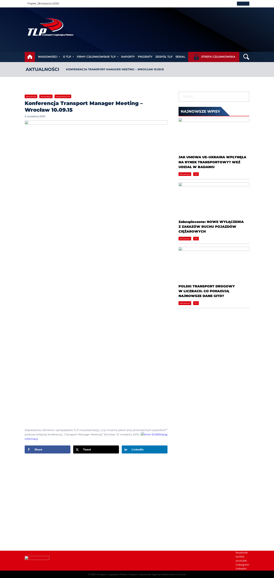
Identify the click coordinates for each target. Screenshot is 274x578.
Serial (180, 56)
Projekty (145, 56)
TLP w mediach (189, 498)
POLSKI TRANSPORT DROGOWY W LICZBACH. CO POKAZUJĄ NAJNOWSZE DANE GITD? (207, 291)
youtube (241, 560)
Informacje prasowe (192, 494)
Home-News (46, 96)
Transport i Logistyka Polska (111, 574)
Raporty (128, 56)
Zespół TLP (164, 56)
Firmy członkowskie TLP (96, 56)
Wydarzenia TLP (63, 96)
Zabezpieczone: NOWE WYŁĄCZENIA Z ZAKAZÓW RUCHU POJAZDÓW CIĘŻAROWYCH (211, 227)
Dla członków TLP (190, 502)
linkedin (241, 568)
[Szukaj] (245, 97)
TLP (196, 174)
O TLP (67, 56)
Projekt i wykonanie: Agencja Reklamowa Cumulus (157, 574)
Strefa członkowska (218, 56)
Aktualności (42, 69)
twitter (240, 556)
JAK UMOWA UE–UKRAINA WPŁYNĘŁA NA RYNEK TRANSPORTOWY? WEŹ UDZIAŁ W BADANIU (212, 162)
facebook (242, 552)
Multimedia (186, 506)
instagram (242, 564)
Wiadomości (47, 56)
